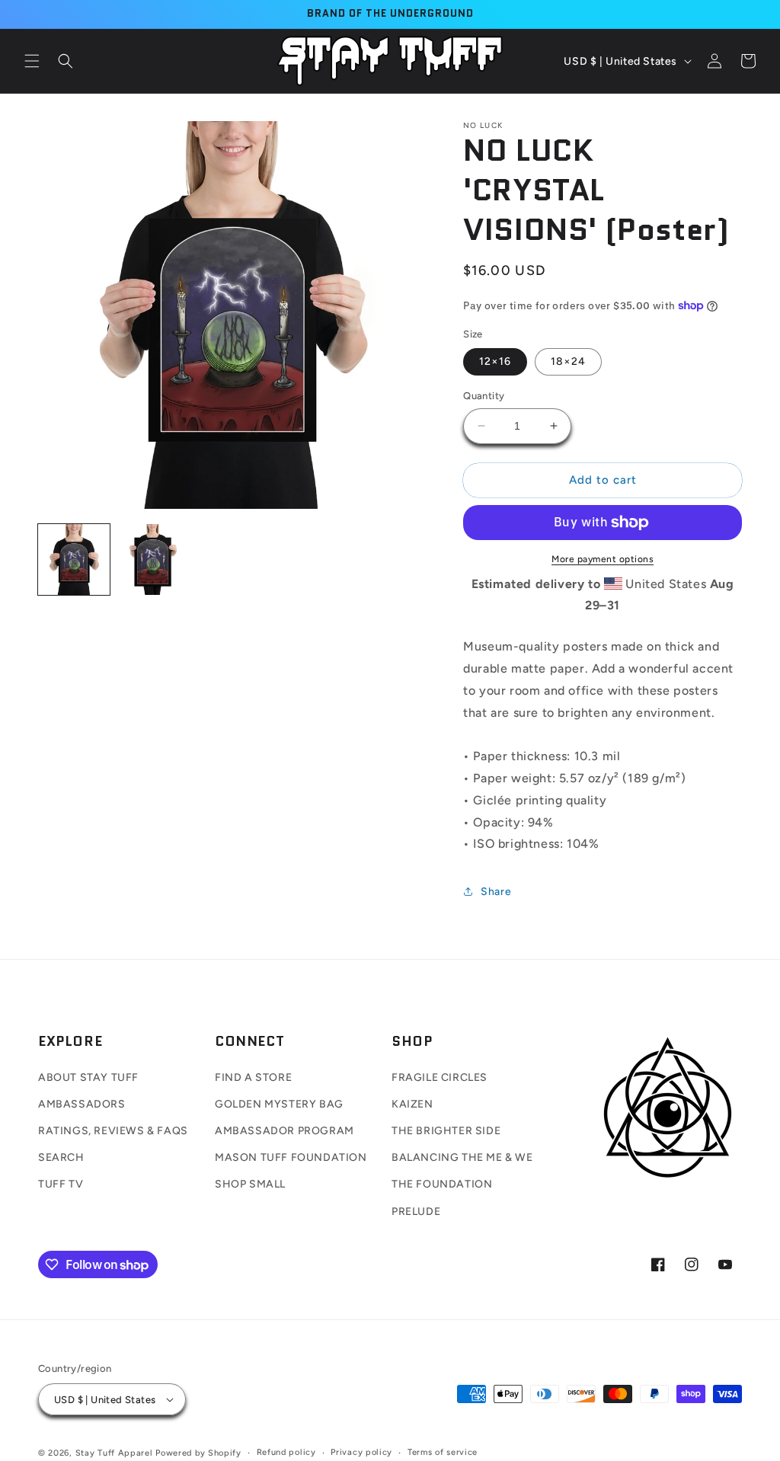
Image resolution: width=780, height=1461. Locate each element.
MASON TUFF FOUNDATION (291, 1157)
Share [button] (496, 891)
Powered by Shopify (198, 1453)
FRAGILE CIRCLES (440, 1077)
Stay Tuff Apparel (114, 1453)
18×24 (568, 361)
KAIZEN (412, 1104)
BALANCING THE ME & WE (462, 1157)
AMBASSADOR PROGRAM (284, 1130)
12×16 (495, 361)
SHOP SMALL (250, 1184)
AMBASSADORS (82, 1104)
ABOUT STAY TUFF (88, 1077)
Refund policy (286, 1452)
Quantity (483, 395)
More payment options (602, 559)
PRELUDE (416, 1211)
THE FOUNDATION (442, 1184)
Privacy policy (361, 1452)
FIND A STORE (253, 1077)
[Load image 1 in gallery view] (74, 560)
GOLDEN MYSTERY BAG (279, 1104)
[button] (32, 61)
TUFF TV (60, 1184)
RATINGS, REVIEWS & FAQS (113, 1130)
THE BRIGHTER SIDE (446, 1130)
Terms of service (443, 1452)
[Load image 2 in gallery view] (153, 560)
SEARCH (61, 1157)
